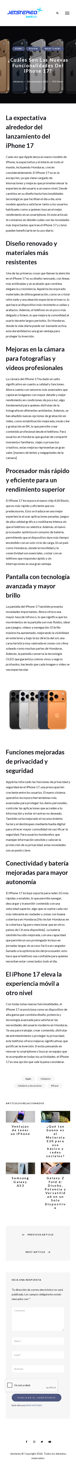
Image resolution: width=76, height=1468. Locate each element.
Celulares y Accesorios (30, 1085)
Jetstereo (18, 81)
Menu (67, 13)
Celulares (46, 1078)
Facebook (26, 1442)
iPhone (54, 1085)
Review (33, 49)
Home (18, 49)
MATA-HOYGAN (33, 1405)
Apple (28, 1078)
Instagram (34, 1442)
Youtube (50, 1442)
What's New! (53, 49)
